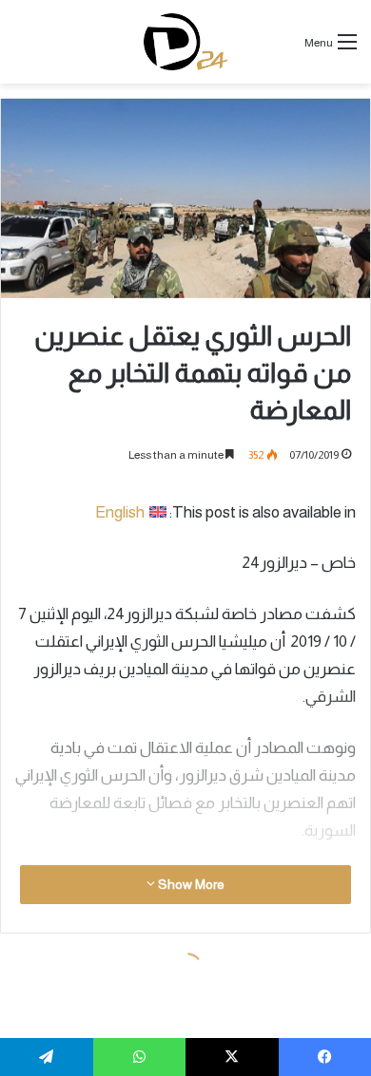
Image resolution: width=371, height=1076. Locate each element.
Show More (190, 884)
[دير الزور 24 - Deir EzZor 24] (186, 41)
